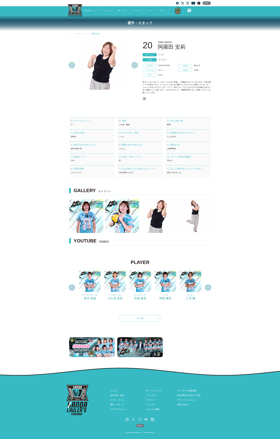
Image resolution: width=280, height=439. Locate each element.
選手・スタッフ (122, 10)
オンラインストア (153, 391)
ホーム (71, 34)
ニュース (114, 391)
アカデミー (162, 10)
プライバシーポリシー (187, 400)
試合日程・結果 (117, 395)
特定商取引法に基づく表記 (189, 395)
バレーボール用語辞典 (187, 391)
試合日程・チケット (90, 10)
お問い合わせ (183, 405)
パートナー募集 (152, 409)
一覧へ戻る (140, 318)
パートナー (150, 10)
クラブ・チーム (117, 400)
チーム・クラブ (107, 10)
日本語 (206, 3)
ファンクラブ (137, 10)
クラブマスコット (118, 409)
